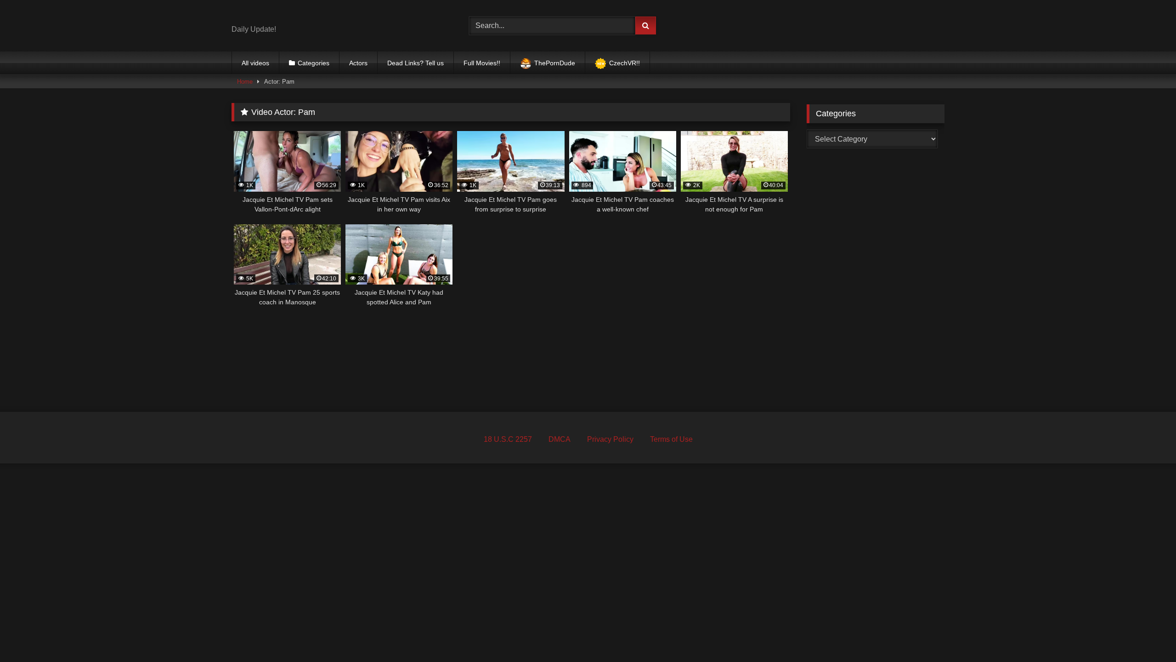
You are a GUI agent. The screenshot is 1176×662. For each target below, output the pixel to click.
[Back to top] (1147, 635)
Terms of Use (671, 439)
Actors (358, 63)
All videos (255, 63)
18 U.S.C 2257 (508, 439)
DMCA (559, 439)
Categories (313, 63)
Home (245, 81)
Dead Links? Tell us (415, 63)
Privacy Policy (610, 439)
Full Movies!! (482, 63)
